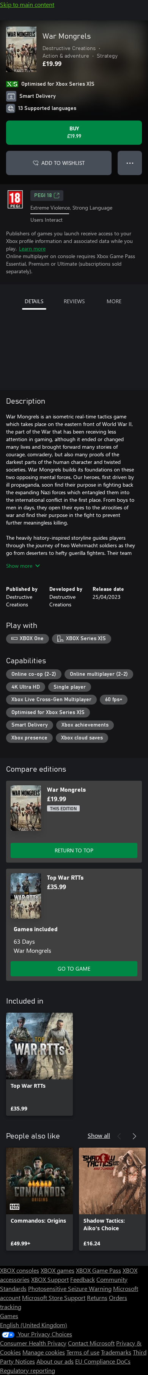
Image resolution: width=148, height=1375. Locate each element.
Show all (99, 1135)
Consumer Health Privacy (33, 1343)
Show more (19, 565)
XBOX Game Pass (98, 1270)
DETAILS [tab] (34, 301)
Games (9, 1316)
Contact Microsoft (91, 1343)
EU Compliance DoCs (103, 1361)
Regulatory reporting (27, 1370)
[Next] (134, 1136)
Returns (97, 1297)
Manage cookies (43, 1352)
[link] (39, 1064)
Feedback (82, 1279)
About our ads (55, 1361)
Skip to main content (27, 4)
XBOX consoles (19, 1270)
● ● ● (130, 163)
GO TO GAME (74, 968)
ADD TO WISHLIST (63, 162)
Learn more (32, 248)
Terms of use (82, 1352)
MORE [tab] (114, 301)
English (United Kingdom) (33, 1325)
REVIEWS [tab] (74, 301)
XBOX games (57, 1270)
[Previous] (119, 1136)
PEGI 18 (43, 195)
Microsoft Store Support (53, 1297)
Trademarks (116, 1352)
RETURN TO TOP (74, 850)
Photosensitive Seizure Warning (70, 1288)
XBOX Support (50, 1279)
